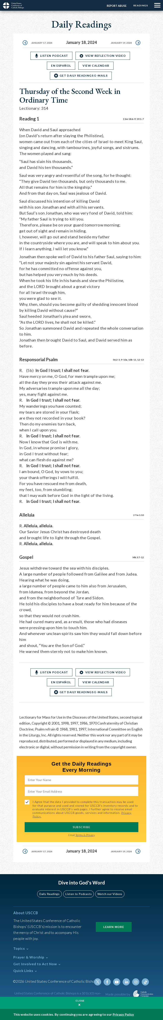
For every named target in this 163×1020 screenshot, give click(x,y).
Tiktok (145, 981)
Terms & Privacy (85, 835)
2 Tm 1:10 (138, 515)
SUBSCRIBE (81, 827)
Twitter (97, 981)
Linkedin (126, 981)
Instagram (135, 981)
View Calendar (95, 65)
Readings (140, 5)
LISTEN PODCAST (54, 55)
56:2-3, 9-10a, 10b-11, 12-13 (128, 359)
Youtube (116, 981)
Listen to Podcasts (78, 894)
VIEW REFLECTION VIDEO (105, 55)
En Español (61, 65)
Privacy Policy (123, 1014)
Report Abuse (116, 5)
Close (80, 1000)
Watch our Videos (109, 894)
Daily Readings (49, 894)
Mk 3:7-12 (138, 557)
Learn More (113, 927)
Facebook (107, 981)
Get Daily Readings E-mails (84, 75)
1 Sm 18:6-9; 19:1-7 (133, 118)
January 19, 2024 (121, 42)
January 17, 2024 (41, 42)
